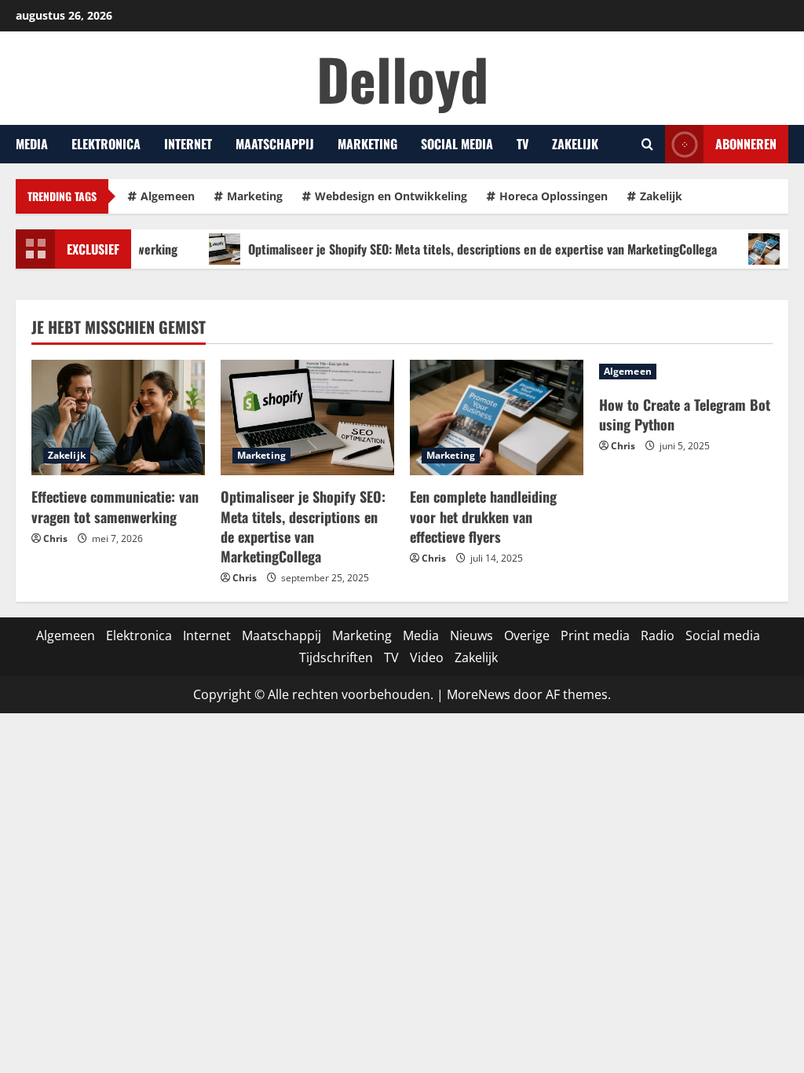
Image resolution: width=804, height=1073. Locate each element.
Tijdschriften (336, 657)
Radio (657, 635)
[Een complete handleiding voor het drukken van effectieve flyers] (496, 417)
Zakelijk (575, 143)
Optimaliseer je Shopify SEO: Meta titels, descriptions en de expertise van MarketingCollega (465, 249)
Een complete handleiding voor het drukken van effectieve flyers (483, 516)
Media (32, 143)
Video (427, 657)
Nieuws (471, 635)
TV (522, 143)
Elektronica (106, 143)
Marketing (367, 143)
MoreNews (478, 694)
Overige (527, 635)
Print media (595, 635)
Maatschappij (275, 143)
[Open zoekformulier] (647, 144)
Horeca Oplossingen (553, 196)
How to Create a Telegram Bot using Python (684, 414)
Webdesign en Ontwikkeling (391, 196)
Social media (457, 143)
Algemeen (168, 196)
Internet (188, 143)
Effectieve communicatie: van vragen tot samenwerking (115, 506)
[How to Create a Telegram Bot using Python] (686, 371)
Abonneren (746, 143)
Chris (55, 538)
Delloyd (402, 78)
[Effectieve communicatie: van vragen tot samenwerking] (118, 417)
